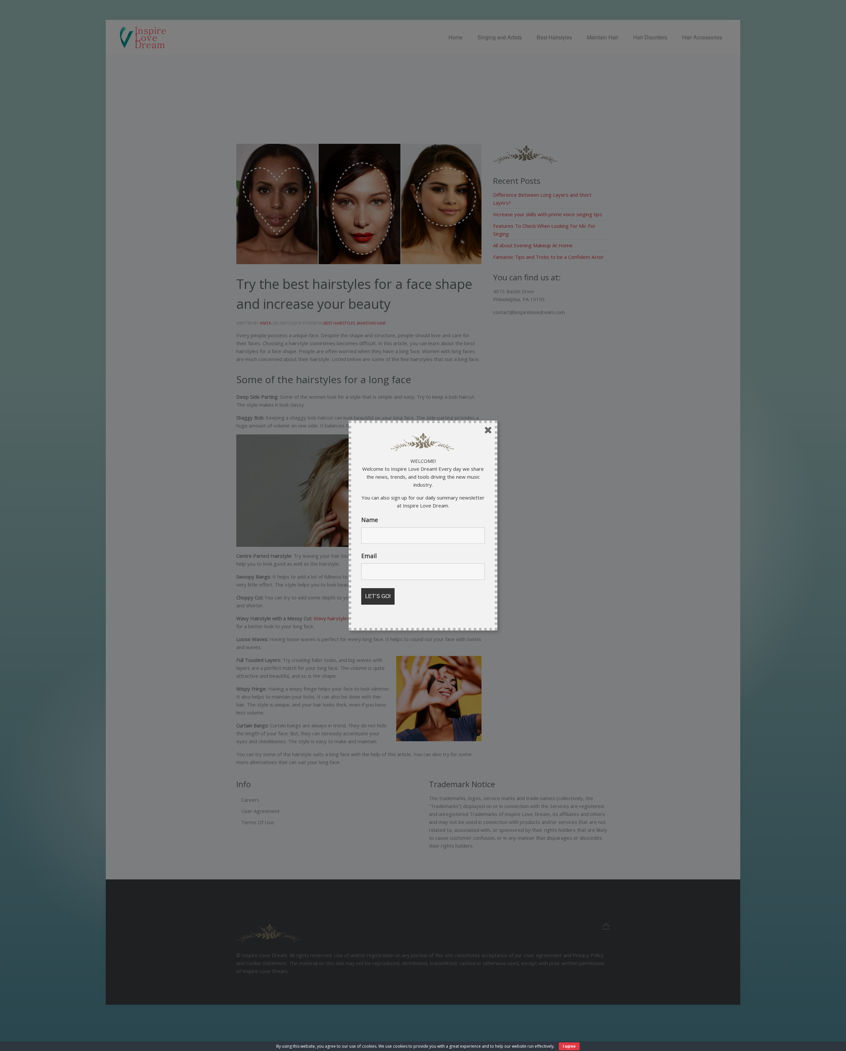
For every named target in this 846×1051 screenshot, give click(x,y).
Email (369, 556)
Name (369, 520)
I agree (569, 1046)
